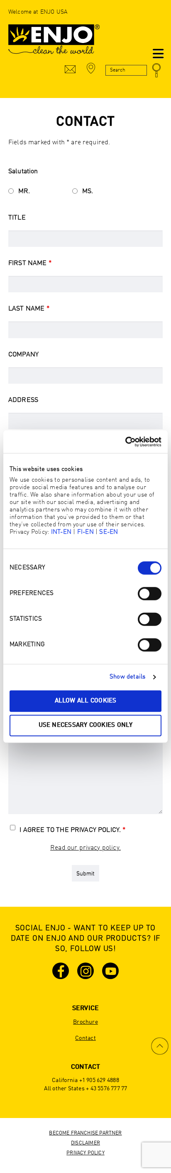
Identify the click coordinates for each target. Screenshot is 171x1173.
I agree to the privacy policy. (72, 830)
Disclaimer (85, 1143)
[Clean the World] (54, 43)
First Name (29, 263)
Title (17, 218)
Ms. (87, 191)
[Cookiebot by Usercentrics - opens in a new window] (125, 441)
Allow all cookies (86, 701)
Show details (128, 677)
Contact (85, 1038)
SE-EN (108, 532)
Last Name (28, 309)
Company (23, 354)
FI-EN (85, 532)
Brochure (85, 1022)
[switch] (149, 593)
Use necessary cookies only (86, 725)
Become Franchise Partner (85, 1133)
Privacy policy (85, 1153)
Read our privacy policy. (85, 848)
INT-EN (61, 532)
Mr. (24, 191)
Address (23, 400)
